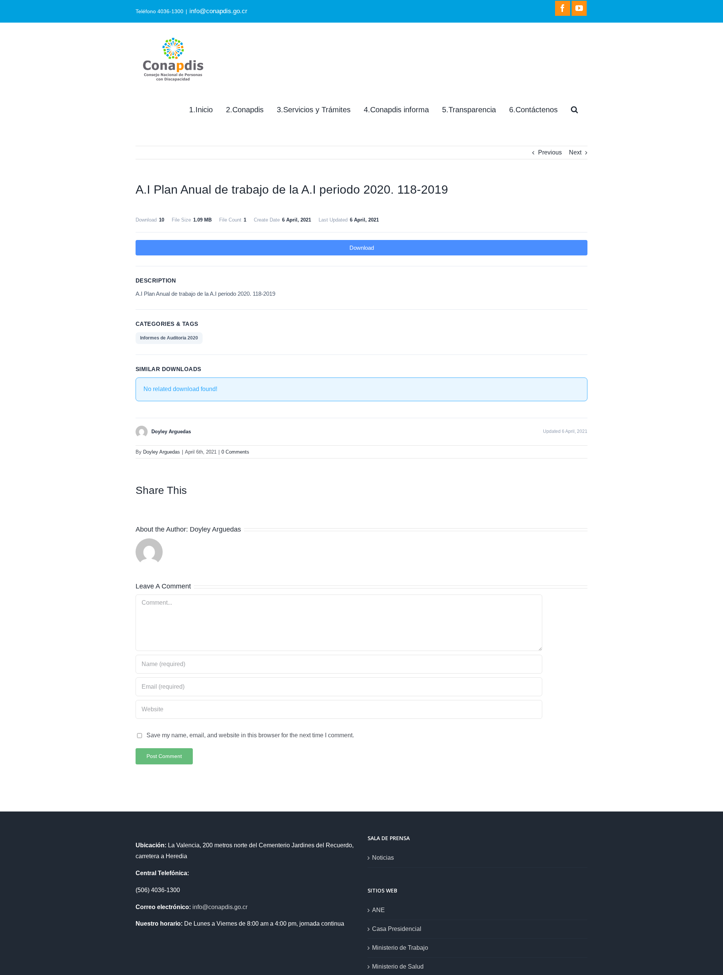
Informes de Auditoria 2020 (169, 338)
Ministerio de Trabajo (400, 947)
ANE (378, 910)
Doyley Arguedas (161, 452)
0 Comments (235, 452)
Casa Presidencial (396, 929)
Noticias (383, 857)
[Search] (574, 109)
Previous (550, 152)
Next (575, 152)
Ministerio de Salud (398, 966)
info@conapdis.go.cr (218, 11)
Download (361, 248)
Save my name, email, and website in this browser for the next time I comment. (250, 735)
